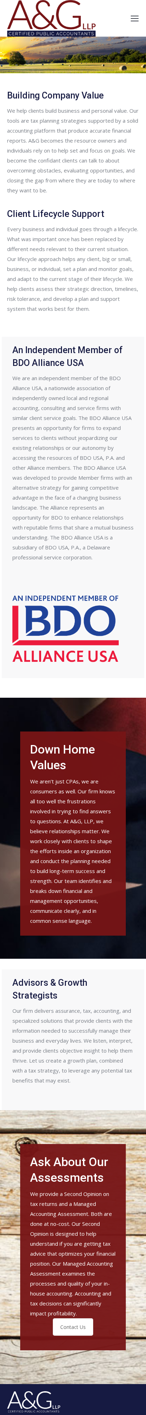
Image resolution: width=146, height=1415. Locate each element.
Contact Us (73, 1327)
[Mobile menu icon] (134, 18)
